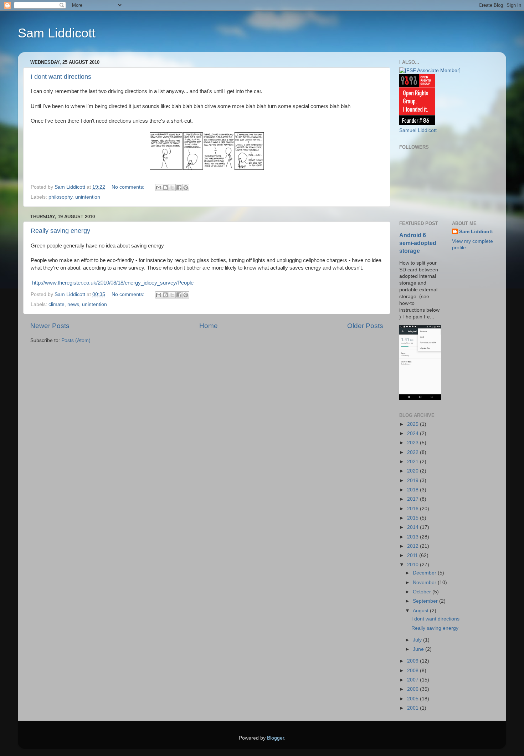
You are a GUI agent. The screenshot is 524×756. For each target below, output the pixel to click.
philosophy (60, 197)
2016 (413, 508)
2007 (413, 680)
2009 (413, 661)
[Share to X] (172, 187)
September (426, 601)
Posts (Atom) (76, 340)
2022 (413, 452)
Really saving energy (60, 230)
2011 (413, 555)
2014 (413, 527)
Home (208, 326)
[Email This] (158, 187)
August (421, 610)
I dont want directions (61, 76)
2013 (413, 537)
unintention (87, 197)
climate (56, 304)
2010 (413, 564)
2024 (413, 433)
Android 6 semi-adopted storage (417, 243)
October (422, 591)
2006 (413, 689)
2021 (413, 461)
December (425, 573)
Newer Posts (50, 326)
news (73, 304)
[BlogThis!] (165, 187)
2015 (413, 518)
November (425, 582)
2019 (413, 480)
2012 (413, 546)
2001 (413, 708)
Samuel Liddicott (418, 130)
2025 (413, 424)
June (419, 649)
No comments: (129, 187)
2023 (413, 442)
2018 (413, 489)
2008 (413, 670)
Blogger (275, 738)
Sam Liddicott (57, 33)
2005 (413, 698)
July (418, 640)
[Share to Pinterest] (185, 187)
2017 (413, 499)
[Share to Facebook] (179, 187)
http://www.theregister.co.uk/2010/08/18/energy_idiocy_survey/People (112, 283)
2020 (413, 471)
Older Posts (365, 326)
